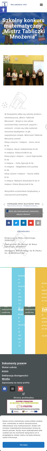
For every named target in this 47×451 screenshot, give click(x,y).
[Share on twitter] (16, 223)
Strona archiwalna (24, 397)
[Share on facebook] (9, 223)
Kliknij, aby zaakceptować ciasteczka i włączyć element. (23, 212)
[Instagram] (12, 388)
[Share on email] (31, 223)
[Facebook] (4, 388)
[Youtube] (20, 388)
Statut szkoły (9, 367)
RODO (5, 371)
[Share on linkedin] (24, 223)
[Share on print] (38, 223)
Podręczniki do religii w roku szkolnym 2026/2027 (21, 245)
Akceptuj (23, 445)
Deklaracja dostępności (15, 375)
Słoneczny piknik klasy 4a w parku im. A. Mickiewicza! (23, 252)
